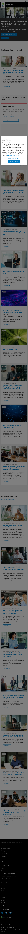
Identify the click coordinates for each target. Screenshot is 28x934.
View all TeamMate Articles (7, 499)
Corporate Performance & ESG (8, 873)
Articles (5, 38)
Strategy (3, 851)
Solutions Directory (5, 865)
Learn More (6, 86)
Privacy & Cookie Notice (8, 116)
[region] (14, 150)
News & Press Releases (6, 858)
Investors (3, 888)
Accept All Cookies (14, 161)
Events (2, 861)
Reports (9, 34)
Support (3, 897)
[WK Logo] (6, 917)
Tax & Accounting (5, 870)
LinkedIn (2, 913)
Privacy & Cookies (13, 924)
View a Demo (4, 902)
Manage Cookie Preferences (11, 120)
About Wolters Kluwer (6, 848)
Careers (3, 885)
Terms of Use (4, 924)
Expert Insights (4, 883)
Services (3, 900)
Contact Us (3, 905)
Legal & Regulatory (5, 878)
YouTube (10, 913)
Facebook (6, 913)
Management (4, 856)
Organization (4, 853)
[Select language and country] (25, 1)
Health (2, 868)
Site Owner (3, 890)
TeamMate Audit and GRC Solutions (12, 842)
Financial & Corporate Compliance (9, 876)
